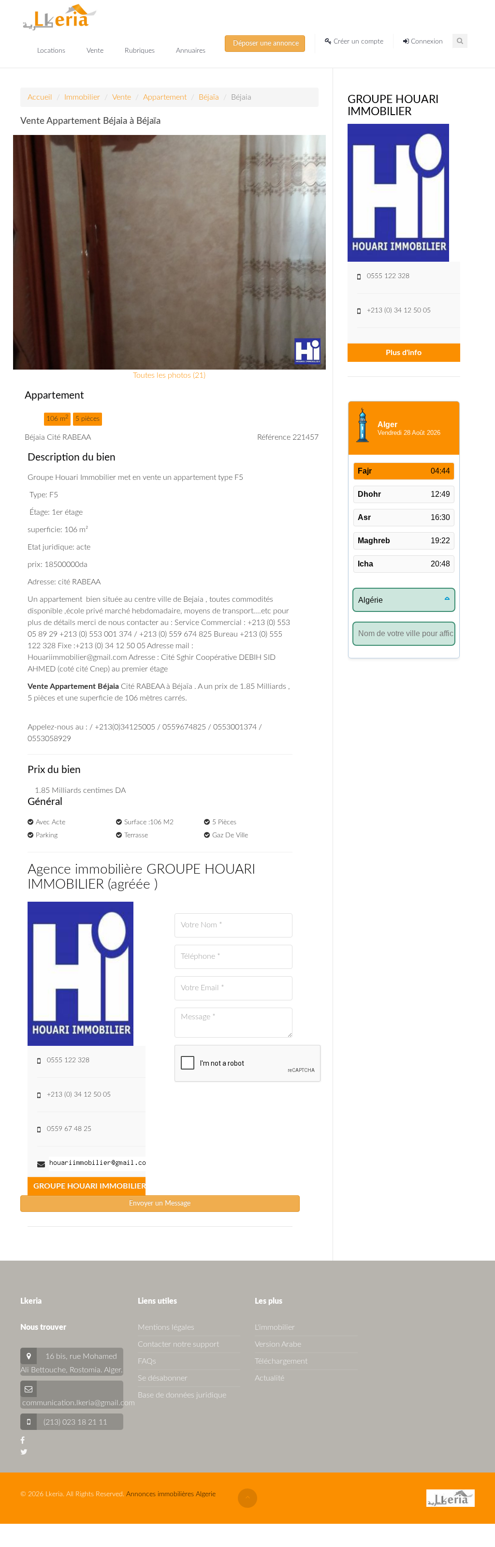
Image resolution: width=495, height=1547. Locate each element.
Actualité (269, 1378)
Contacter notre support (178, 1344)
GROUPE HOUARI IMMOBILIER (89, 1186)
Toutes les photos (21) (169, 375)
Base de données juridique (182, 1395)
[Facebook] (22, 1440)
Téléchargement (281, 1361)
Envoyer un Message (159, 1203)
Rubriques (141, 50)
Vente (96, 50)
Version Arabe (278, 1344)
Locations (52, 50)
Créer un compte (357, 41)
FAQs (147, 1361)
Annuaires (190, 50)
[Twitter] (24, 1452)
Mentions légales (166, 1327)
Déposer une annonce (265, 43)
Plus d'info (404, 353)
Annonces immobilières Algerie (171, 1494)
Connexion (426, 41)
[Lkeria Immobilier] (59, 17)
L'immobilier (275, 1327)
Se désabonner (163, 1378)
